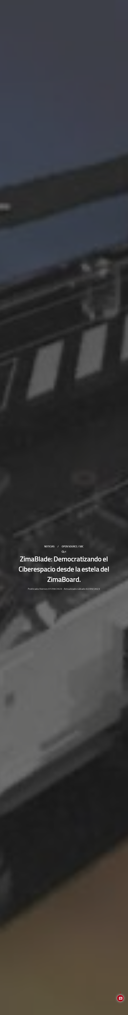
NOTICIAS (49, 546)
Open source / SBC (73, 546)
